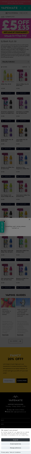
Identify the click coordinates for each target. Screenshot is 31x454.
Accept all (15, 440)
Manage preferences (15, 448)
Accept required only (15, 444)
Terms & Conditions (15, 452)
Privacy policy (5, 452)
